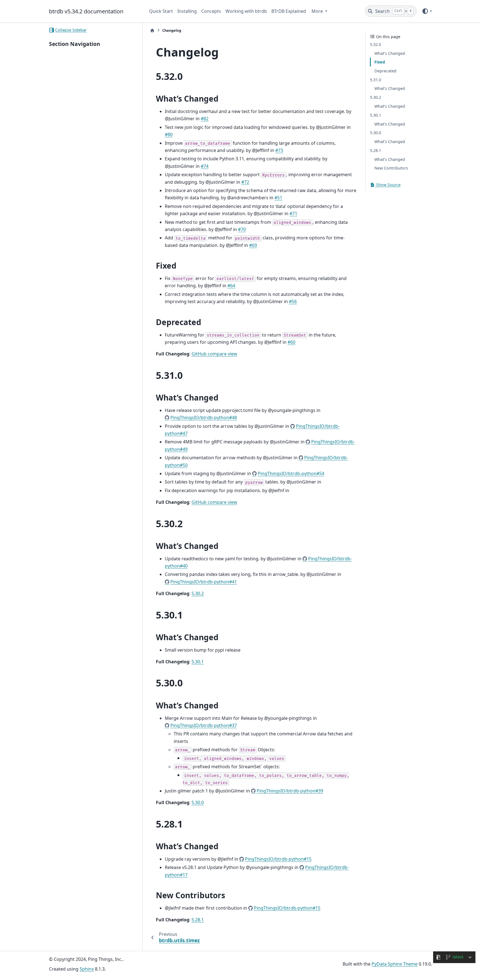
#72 (245, 182)
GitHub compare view (214, 354)
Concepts (211, 11)
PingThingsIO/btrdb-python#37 (203, 725)
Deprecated (385, 70)
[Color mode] (427, 11)
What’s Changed (389, 53)
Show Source (388, 184)
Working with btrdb (246, 11)
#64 (231, 286)
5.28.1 (198, 920)
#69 (253, 245)
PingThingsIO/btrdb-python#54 (291, 473)
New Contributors (391, 168)
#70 (242, 229)
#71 (293, 213)
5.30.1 (198, 662)
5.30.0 (198, 802)
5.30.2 (198, 593)
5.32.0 (375, 44)
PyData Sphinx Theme (395, 964)
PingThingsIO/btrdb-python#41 (203, 582)
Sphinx (87, 969)
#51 (278, 198)
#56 (293, 301)
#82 (204, 119)
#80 (169, 134)
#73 (279, 150)
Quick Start (161, 11)
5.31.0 (375, 79)
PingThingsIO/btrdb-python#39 (290, 791)
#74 (204, 166)
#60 (291, 342)
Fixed (379, 62)
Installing (187, 11)
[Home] (152, 30)
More (317, 11)
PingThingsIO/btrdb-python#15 (278, 859)
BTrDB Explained (288, 11)
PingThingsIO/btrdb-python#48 (203, 417)
